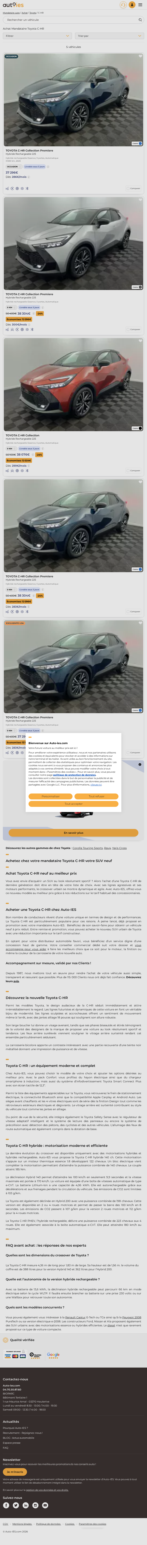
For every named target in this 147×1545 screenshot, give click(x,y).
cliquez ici (96, 784)
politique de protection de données (74, 774)
